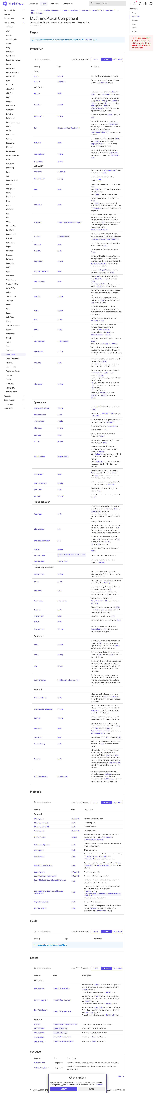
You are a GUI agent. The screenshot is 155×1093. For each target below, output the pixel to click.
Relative (98, 454)
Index (33, 10)
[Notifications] (134, 3)
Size (59, 435)
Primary (107, 583)
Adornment (61, 172)
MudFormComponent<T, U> (91, 10)
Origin (60, 421)
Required (114, 155)
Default (96, 416)
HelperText (104, 270)
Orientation (62, 601)
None (105, 442)
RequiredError (96, 144)
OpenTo (60, 549)
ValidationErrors (98, 733)
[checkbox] (96, 59)
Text (99, 276)
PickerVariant (96, 334)
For (107, 737)
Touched (88, 891)
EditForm (112, 124)
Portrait (94, 603)
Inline (107, 334)
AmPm (106, 373)
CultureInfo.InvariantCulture (104, 239)
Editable (98, 279)
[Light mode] (145, 3)
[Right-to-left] (140, 3)
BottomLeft (110, 422)
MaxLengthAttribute (98, 132)
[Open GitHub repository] (151, 3)
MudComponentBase (70, 10)
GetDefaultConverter (99, 229)
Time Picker (89, 40)
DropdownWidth (63, 456)
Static (114, 343)
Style (117, 646)
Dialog (105, 343)
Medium (101, 436)
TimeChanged (102, 83)
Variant (60, 496)
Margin (60, 441)
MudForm (108, 774)
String (74, 837)
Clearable (112, 426)
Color (60, 415)
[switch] (72, 59)
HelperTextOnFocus (98, 263)
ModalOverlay (104, 329)
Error (115, 101)
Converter (114, 696)
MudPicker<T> (110, 10)
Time (94, 1041)
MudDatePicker (39, 1063)
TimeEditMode (62, 561)
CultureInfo (62, 237)
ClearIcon (97, 208)
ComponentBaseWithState (49, 10)
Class (111, 654)
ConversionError (97, 731)
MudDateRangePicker (41, 1068)
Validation (109, 779)
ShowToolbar (95, 629)
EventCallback (59, 1028)
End (104, 173)
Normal (101, 562)
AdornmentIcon (109, 170)
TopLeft (111, 484)
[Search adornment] (92, 3)
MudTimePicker (37, 13)
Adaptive (98, 461)
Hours (93, 550)
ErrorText (107, 94)
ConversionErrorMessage (94, 840)
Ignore (101, 451)
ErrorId (97, 996)
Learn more (99, 1085)
